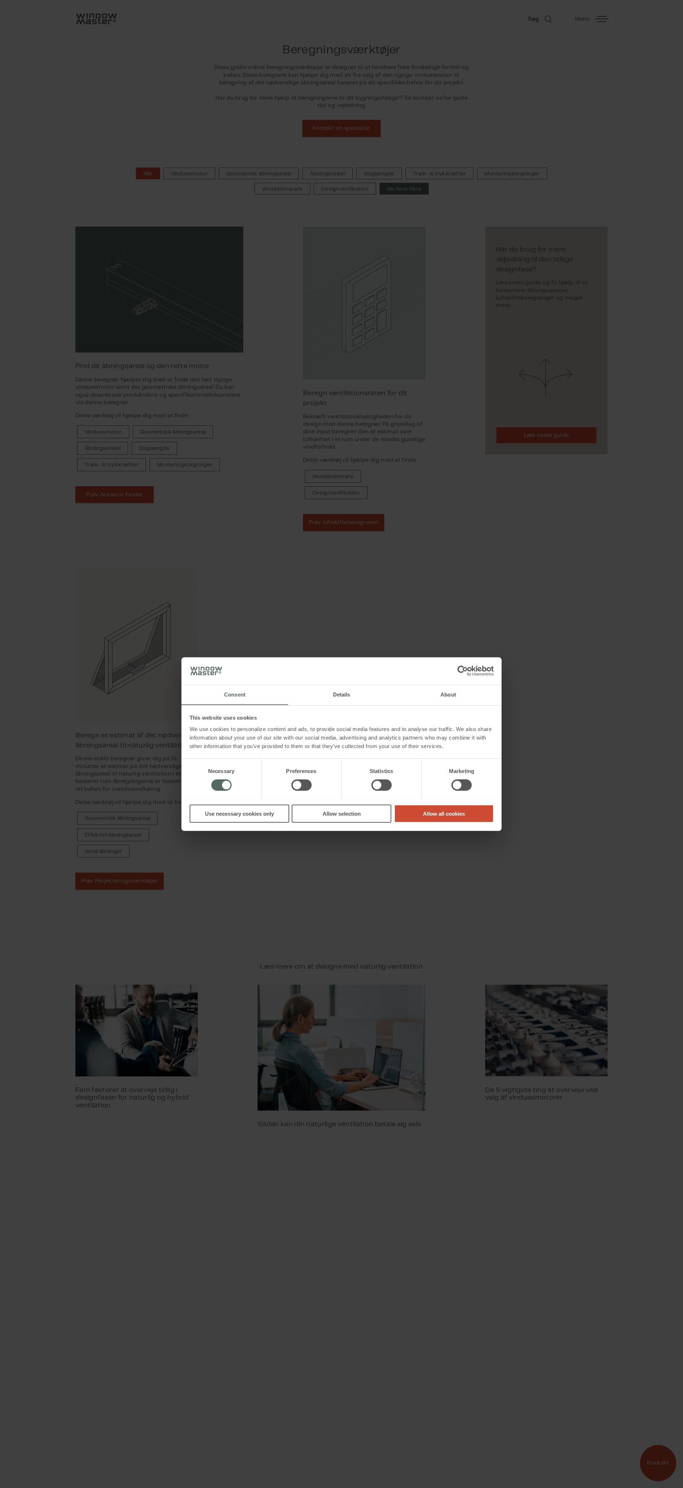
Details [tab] (341, 694)
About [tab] (448, 694)
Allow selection (342, 813)
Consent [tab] (234, 694)
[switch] (301, 784)
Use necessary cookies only (239, 813)
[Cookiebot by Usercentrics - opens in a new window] (462, 671)
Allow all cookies (444, 813)
